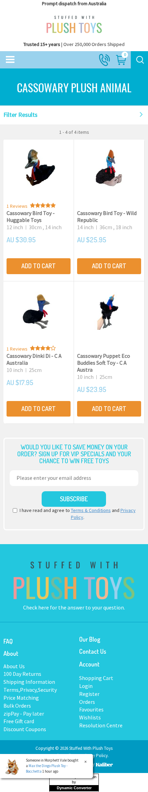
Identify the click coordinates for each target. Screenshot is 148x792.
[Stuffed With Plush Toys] (74, 22)
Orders (87, 701)
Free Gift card (18, 721)
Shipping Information (29, 681)
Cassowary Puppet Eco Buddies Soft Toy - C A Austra (103, 362)
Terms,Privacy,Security (30, 689)
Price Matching (21, 697)
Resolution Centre (101, 725)
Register (89, 693)
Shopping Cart (96, 677)
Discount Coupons (24, 729)
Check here (36, 607)
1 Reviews (17, 206)
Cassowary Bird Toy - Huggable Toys (31, 216)
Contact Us (92, 651)
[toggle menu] (10, 59)
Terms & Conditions (91, 510)
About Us (14, 666)
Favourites (91, 709)
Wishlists (90, 717)
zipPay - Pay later (23, 713)
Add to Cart (38, 266)
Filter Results (20, 115)
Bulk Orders (17, 705)
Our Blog (89, 639)
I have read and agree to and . (78, 513)
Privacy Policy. (95, 755)
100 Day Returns (22, 673)
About (10, 653)
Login (86, 685)
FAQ (8, 641)
